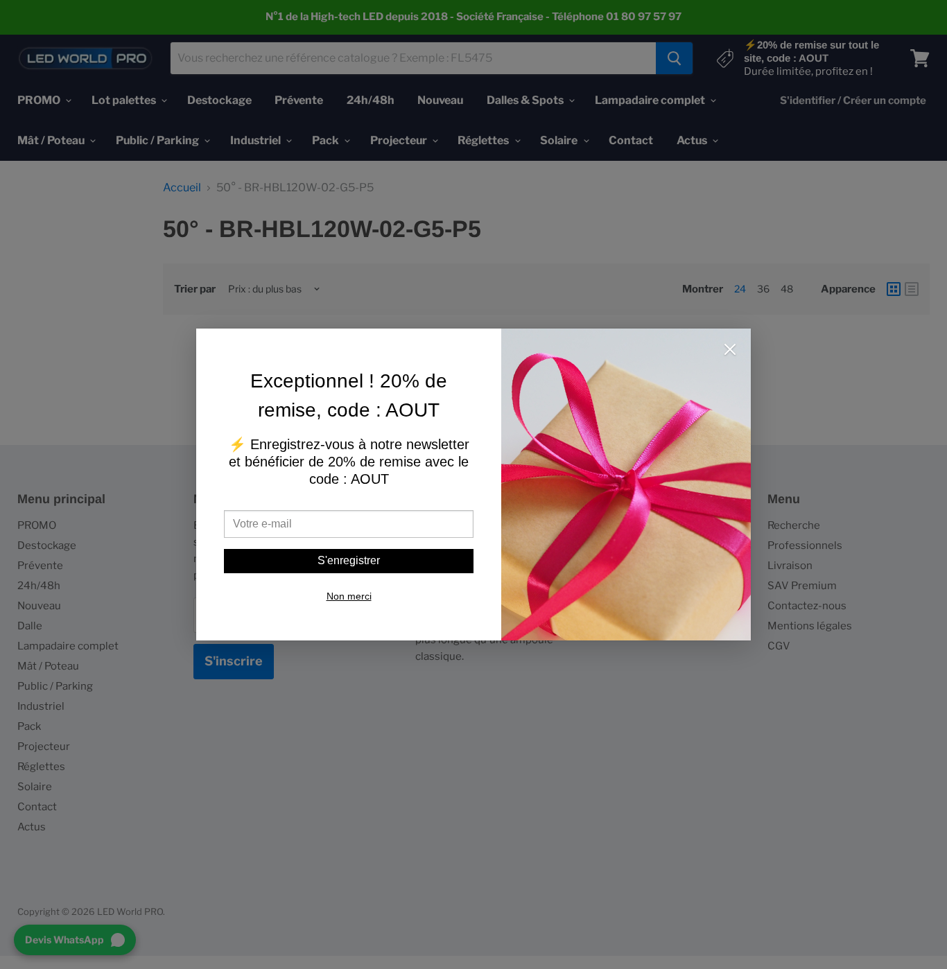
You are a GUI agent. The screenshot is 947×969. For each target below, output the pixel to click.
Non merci (349, 596)
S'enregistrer (349, 560)
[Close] (730, 350)
